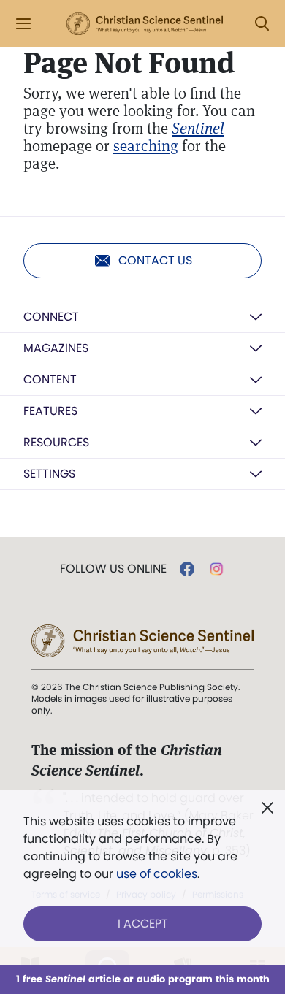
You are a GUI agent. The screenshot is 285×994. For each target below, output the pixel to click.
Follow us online (113, 569)
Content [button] (50, 379)
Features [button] (50, 410)
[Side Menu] (23, 24)
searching (145, 146)
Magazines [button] (55, 348)
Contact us (155, 260)
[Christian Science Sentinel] (144, 24)
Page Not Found (129, 63)
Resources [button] (56, 442)
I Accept (143, 923)
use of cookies (156, 873)
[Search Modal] (261, 24)
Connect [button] (51, 316)
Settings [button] (49, 473)
